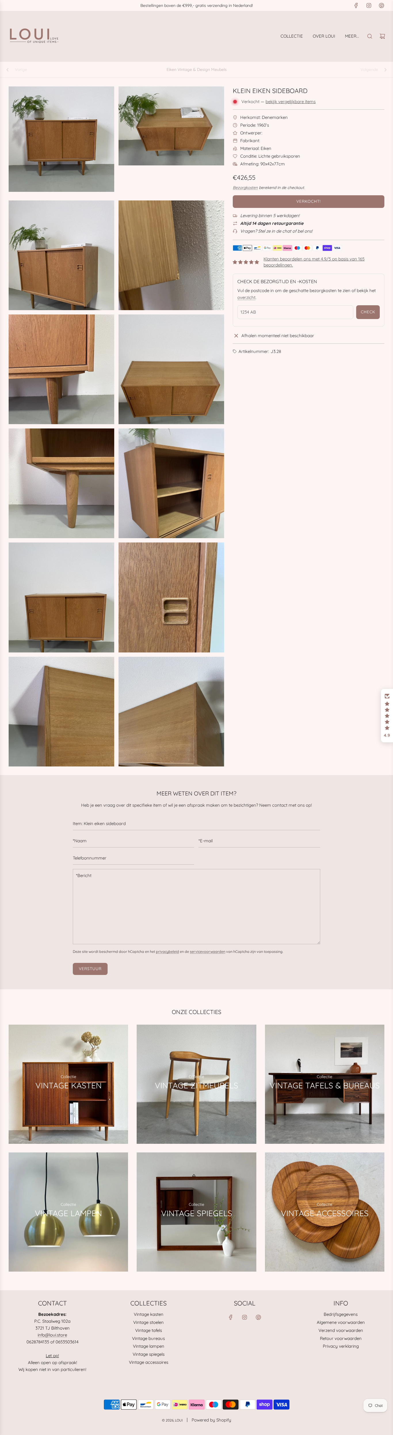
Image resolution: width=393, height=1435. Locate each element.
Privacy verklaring (341, 1346)
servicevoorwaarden (207, 951)
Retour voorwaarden (341, 1338)
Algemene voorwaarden (341, 1322)
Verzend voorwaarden (340, 1330)
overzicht (246, 297)
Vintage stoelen (148, 1322)
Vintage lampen (148, 1346)
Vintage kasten (148, 1314)
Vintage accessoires (148, 1362)
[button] (387, 715)
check (368, 311)
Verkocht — (278, 101)
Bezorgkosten (245, 187)
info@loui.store (52, 1335)
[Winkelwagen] (382, 36)
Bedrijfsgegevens (341, 1314)
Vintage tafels (148, 1330)
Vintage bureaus (148, 1338)
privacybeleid (167, 951)
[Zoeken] (369, 36)
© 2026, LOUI (172, 1420)
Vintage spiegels (149, 1354)
